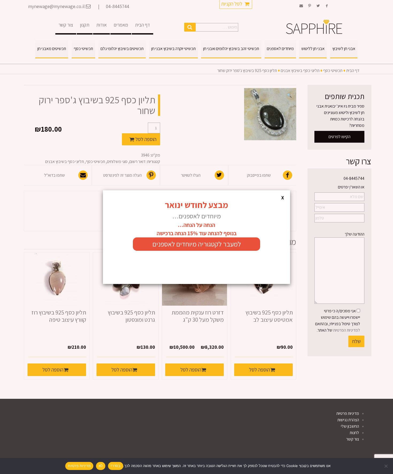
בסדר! (115, 466)
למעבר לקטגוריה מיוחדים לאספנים (196, 244)
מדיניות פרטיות (79, 466)
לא (101, 466)
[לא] (386, 466)
